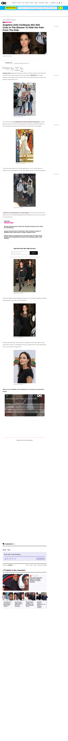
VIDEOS (36, 2)
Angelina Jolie (7, 73)
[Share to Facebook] (7, 68)
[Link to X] (61, 2)
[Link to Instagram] (59, 2)
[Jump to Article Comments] (3, 68)
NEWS (19, 2)
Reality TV (14, 2)
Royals (27, 2)
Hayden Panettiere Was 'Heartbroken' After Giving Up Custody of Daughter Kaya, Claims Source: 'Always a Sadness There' (22, 231)
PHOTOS (31, 2)
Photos (8, 19)
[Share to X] (12, 68)
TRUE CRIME (41, 2)
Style (23, 2)
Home (4, 19)
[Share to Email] (21, 68)
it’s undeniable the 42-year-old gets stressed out (26, 121)
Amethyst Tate (8, 62)
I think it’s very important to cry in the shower (16, 212)
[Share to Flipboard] (17, 68)
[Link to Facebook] (57, 2)
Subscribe (53, 2)
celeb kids (13, 19)
